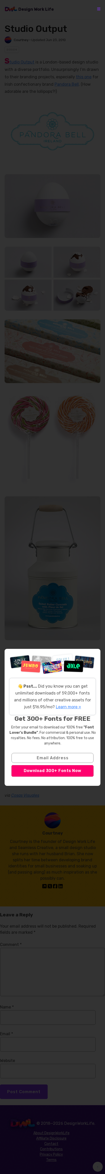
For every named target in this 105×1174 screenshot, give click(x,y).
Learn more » (68, 706)
